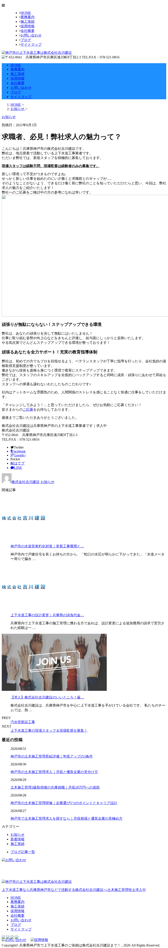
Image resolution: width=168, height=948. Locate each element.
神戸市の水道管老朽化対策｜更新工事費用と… (47, 546)
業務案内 (28, 17)
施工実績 (28, 21)
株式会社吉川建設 (26, 482)
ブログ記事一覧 (22, 852)
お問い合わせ (31, 35)
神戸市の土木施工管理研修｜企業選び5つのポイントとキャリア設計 (63, 803)
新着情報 (17, 839)
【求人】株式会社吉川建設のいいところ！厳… (47, 697)
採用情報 (28, 26)
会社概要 (28, 31)
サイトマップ (31, 44)
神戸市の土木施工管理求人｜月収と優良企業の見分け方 (54, 772)
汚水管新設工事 (22, 722)
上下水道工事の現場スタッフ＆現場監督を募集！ (49, 730)
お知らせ (47, 482)
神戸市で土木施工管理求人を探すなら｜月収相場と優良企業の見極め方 (66, 818)
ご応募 (28, 409)
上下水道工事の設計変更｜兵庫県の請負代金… (47, 615)
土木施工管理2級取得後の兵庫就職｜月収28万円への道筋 (55, 787)
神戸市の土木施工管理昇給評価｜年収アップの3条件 (51, 756)
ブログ (26, 40)
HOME (26, 13)
